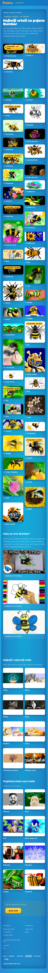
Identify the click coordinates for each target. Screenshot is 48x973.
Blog (27, 932)
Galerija (12, 12)
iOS (4, 948)
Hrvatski (29, 956)
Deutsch (20, 956)
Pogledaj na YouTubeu (13, 576)
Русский (37, 956)
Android (6, 945)
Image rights (8, 935)
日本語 (6, 959)
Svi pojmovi (7, 932)
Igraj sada (13, 911)
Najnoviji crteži (8, 929)
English (12, 956)
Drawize (6, 12)
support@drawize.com (11, 963)
